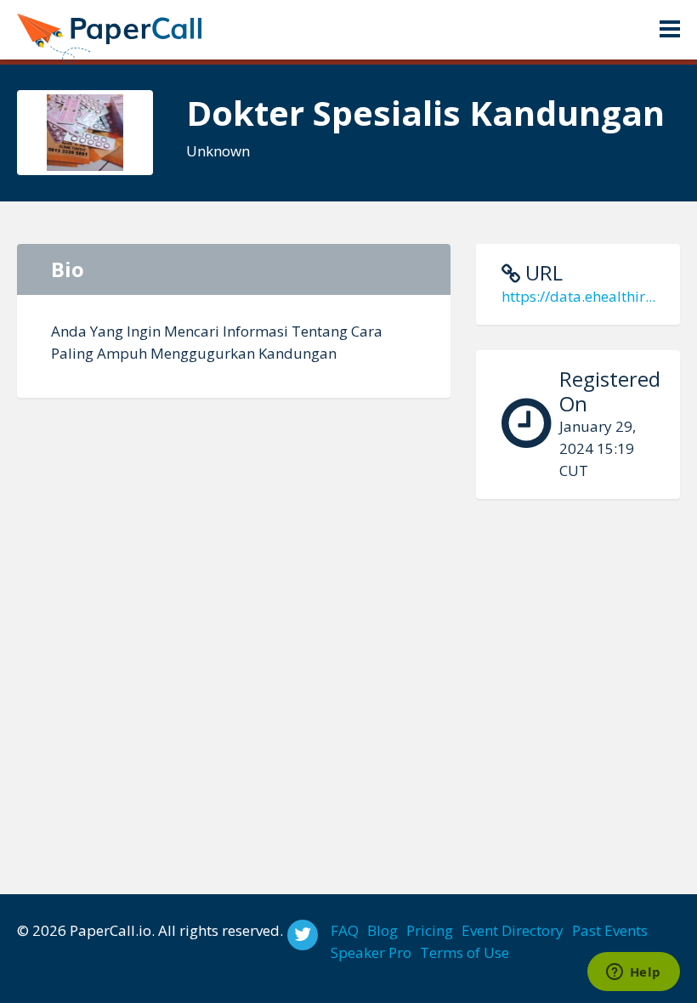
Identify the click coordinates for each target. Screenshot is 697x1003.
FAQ (345, 930)
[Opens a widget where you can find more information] (633, 973)
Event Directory (513, 930)
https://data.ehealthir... (578, 296)
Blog (382, 930)
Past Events (610, 930)
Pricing (429, 930)
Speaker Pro (371, 952)
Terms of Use (464, 952)
